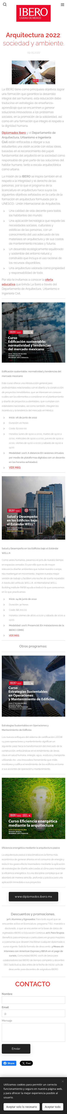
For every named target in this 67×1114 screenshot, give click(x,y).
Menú (62, 4)
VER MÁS (15, 467)
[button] (4, 4)
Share (11, 1063)
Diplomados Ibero (14, 132)
